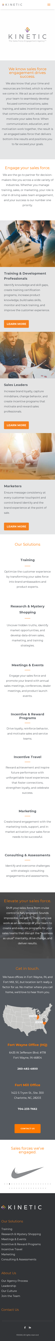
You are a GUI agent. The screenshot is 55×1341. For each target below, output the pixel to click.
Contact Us (10, 1310)
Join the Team (10, 1296)
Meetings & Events (13, 1239)
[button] (9, 1188)
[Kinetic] (13, 5)
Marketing (8, 1254)
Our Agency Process (14, 1280)
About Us (8, 1273)
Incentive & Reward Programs (21, 1244)
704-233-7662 (27, 1108)
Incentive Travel (11, 1249)
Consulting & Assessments (18, 1259)
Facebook (25, 1328)
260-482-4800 (27, 1068)
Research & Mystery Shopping (21, 1234)
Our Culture (9, 1291)
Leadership (8, 1285)
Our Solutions (12, 1221)
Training (6, 1229)
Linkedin (30, 1328)
